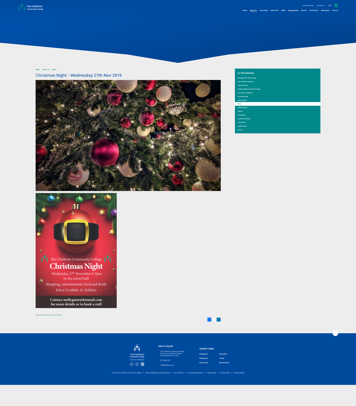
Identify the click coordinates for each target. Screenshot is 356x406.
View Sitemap (178, 373)
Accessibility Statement (195, 373)
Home (37, 69)
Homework (203, 358)
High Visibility (211, 373)
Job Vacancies (224, 363)
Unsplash (58, 315)
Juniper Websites (164, 373)
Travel (221, 358)
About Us (45, 69)
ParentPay (223, 354)
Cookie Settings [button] (238, 373)
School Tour (203, 363)
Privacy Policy (225, 373)
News (54, 69)
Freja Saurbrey (47, 315)
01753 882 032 (165, 360)
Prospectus (203, 354)
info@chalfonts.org (167, 365)
